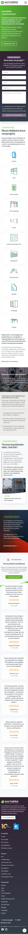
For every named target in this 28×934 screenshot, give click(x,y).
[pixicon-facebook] (2, 929)
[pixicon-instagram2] (6, 929)
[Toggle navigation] (25, 2)
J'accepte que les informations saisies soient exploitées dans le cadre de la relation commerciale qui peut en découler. (14, 109)
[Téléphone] (24, 930)
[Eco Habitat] (10, 801)
